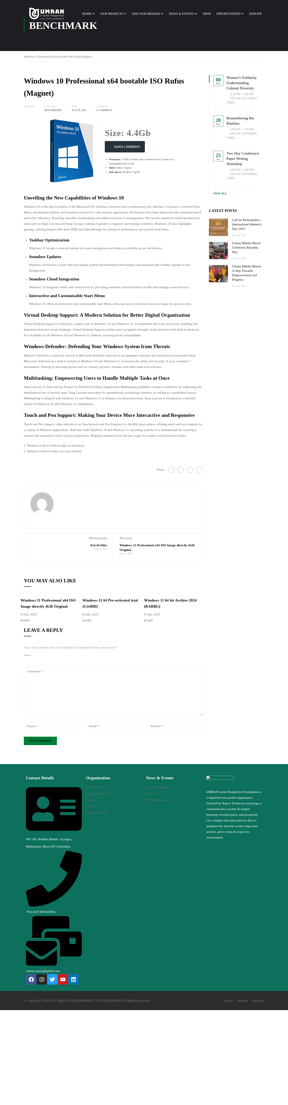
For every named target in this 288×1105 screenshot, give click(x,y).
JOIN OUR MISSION (146, 13)
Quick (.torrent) (127, 147)
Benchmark (53, 110)
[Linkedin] (73, 979)
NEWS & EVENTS (181, 13)
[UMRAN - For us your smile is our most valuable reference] (47, 13)
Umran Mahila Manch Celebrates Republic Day (246, 247)
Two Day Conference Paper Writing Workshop (242, 158)
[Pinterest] (199, 470)
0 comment (104, 110)
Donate (228, 1000)
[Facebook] (171, 470)
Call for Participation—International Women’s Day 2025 (247, 224)
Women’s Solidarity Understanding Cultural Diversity (241, 82)
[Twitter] (190, 470)
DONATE (255, 13)
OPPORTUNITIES (228, 13)
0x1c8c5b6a (98, 545)
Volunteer (258, 1000)
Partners (242, 1000)
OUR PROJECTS (111, 13)
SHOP (207, 13)
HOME (87, 13)
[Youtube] (63, 979)
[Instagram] (41, 979)
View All (220, 193)
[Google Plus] (180, 470)
